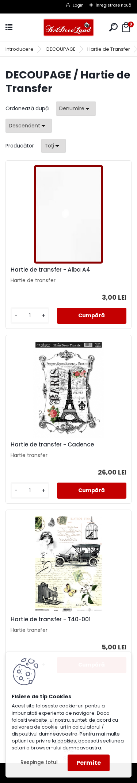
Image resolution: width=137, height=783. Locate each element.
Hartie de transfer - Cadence (52, 444)
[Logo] (68, 27)
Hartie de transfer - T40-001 (51, 619)
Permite (88, 763)
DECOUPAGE (61, 49)
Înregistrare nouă (114, 5)
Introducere (19, 49)
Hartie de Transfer (108, 49)
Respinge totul (39, 762)
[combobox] (76, 108)
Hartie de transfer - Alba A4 (50, 269)
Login (78, 5)
